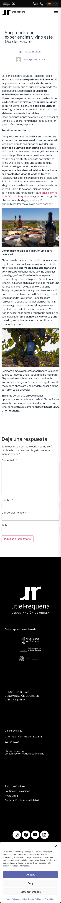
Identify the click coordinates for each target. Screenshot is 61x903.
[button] (56, 845)
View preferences (30, 891)
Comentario (10, 460)
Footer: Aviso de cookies (16, 899)
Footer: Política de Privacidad (41, 899)
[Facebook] (26, 835)
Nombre (7, 500)
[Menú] (55, 12)
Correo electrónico (14, 512)
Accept (30, 874)
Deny (30, 883)
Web (4, 525)
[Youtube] (35, 835)
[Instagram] (17, 835)
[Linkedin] (44, 835)
